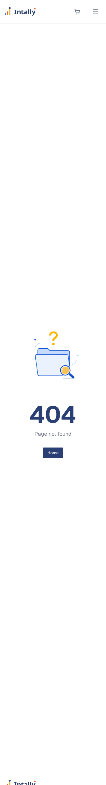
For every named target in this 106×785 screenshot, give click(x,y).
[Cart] (77, 11)
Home (53, 452)
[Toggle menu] (95, 12)
